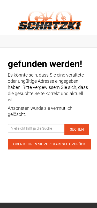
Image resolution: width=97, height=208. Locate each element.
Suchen (77, 129)
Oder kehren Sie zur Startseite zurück (49, 144)
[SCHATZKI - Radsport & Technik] (49, 17)
